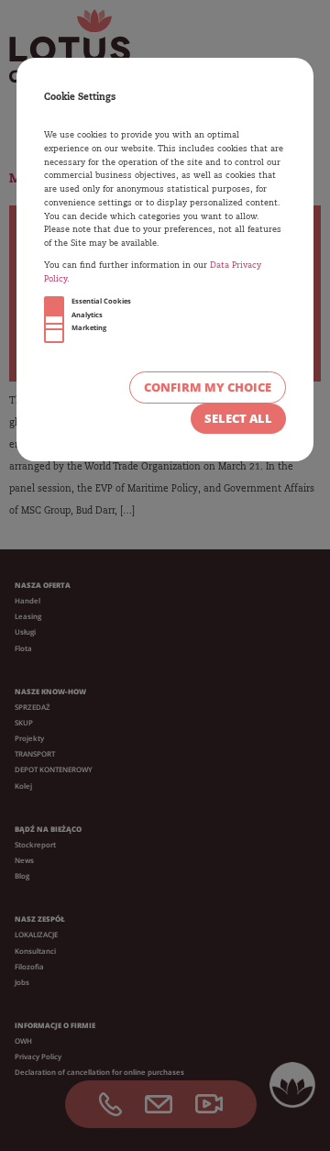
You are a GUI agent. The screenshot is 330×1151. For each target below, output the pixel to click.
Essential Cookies (101, 300)
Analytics (87, 314)
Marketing (89, 327)
